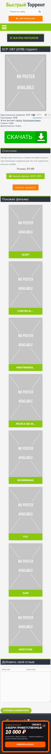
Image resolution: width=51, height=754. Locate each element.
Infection (25, 649)
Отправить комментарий (16, 710)
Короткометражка (32, 120)
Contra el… (25, 311)
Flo (25, 536)
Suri (25, 593)
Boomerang (25, 480)
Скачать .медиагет (25, 187)
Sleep (25, 254)
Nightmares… (25, 367)
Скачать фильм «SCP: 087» (27, 176)
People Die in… (25, 424)
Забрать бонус (25, 744)
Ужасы (19, 120)
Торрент (25, 4)
